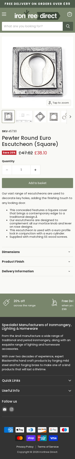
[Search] (68, 26)
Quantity (8, 161)
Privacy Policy (25, 447)
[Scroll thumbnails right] (70, 117)
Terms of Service (48, 447)
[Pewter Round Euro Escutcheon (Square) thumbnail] (8, 116)
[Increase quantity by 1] (35, 170)
